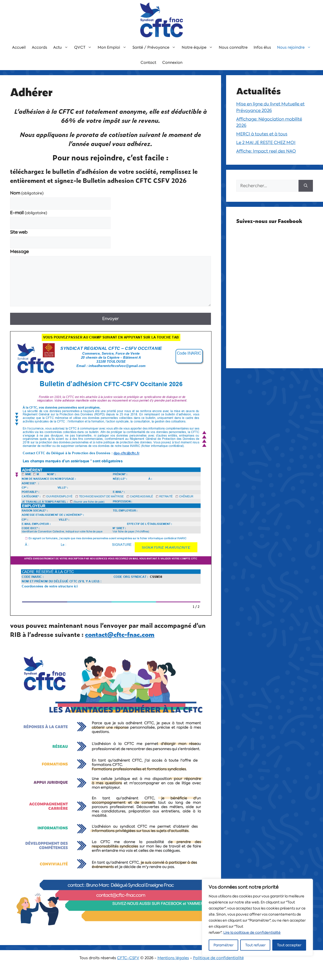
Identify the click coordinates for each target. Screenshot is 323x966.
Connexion (172, 62)
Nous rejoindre (291, 47)
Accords (39, 47)
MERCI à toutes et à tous (261, 134)
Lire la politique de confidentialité (252, 932)
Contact (148, 62)
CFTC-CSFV (128, 957)
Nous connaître (233, 47)
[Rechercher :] (267, 186)
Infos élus (262, 47)
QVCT (79, 47)
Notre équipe (194, 47)
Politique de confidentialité (218, 957)
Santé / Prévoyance (150, 47)
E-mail (28, 212)
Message (19, 251)
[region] (257, 917)
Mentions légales (173, 957)
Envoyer (110, 318)
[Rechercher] (306, 186)
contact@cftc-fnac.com (119, 634)
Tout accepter (289, 945)
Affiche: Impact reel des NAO (266, 151)
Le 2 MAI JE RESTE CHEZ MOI (265, 142)
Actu (57, 47)
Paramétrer (223, 945)
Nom (27, 193)
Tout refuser (255, 945)
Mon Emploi (109, 47)
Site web (19, 232)
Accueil (19, 47)
